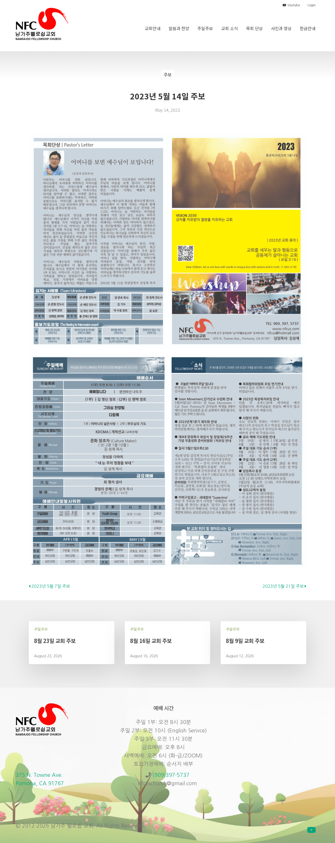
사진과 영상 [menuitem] (281, 28)
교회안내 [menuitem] (152, 28)
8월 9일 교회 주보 (245, 640)
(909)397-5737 (170, 775)
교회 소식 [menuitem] (229, 28)
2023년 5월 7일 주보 (50, 586)
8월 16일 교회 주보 (151, 640)
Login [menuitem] (312, 5)
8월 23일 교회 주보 (55, 640)
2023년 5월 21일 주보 (284, 586)
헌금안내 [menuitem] (307, 28)
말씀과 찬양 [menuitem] (179, 28)
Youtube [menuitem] (293, 5)
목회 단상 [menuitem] (254, 28)
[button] (311, 830)
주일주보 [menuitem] (205, 28)
